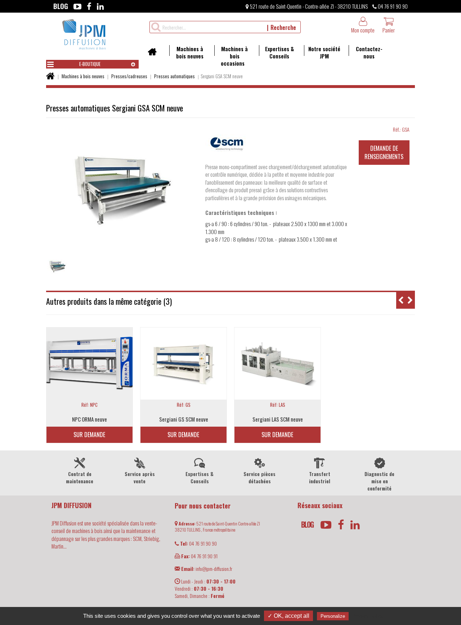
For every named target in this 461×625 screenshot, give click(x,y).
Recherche (283, 27)
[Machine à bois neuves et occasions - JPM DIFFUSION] (84, 33)
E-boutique (89, 63)
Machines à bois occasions (234, 56)
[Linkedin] (100, 6)
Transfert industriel (319, 477)
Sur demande (89, 434)
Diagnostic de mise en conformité (379, 481)
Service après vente (140, 477)
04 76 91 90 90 (392, 6)
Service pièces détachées (259, 477)
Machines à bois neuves (189, 52)
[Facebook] (89, 6)
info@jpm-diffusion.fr (206, 568)
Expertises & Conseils (279, 52)
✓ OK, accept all (288, 616)
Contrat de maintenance (79, 477)
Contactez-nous (369, 52)
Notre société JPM (324, 52)
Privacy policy (367, 616)
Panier (388, 30)
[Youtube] (77, 6)
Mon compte (363, 30)
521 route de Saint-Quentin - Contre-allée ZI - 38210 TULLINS (308, 6)
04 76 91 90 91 (199, 556)
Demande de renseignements (383, 152)
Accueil (154, 54)
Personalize (333, 616)
